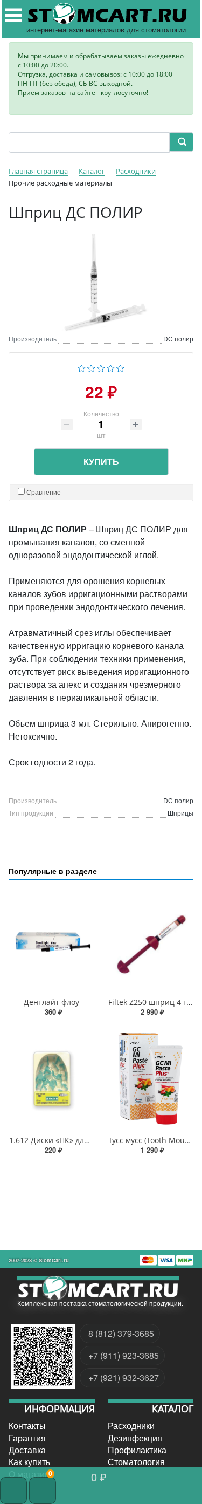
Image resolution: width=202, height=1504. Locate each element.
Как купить (29, 1462)
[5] (120, 367)
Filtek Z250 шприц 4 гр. (150, 1002)
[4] (111, 367)
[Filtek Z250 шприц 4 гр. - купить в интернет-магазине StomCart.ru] (150, 941)
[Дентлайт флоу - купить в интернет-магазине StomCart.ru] (51, 941)
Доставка (27, 1450)
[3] (101, 367)
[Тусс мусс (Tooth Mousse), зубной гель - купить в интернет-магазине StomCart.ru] (150, 1078)
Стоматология (136, 1462)
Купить (101, 461)
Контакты (27, 1426)
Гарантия (27, 1438)
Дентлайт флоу (51, 1002)
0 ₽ (99, 1477)
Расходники (131, 1426)
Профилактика (137, 1450)
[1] (82, 367)
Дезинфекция (135, 1438)
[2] (91, 367)
